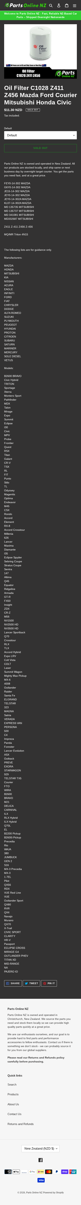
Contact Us (14, 1114)
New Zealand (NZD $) (39, 1148)
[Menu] (75, 5)
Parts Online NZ (34, 1192)
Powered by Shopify (53, 1192)
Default (8, 128)
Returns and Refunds (21, 1124)
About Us (13, 1104)
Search (12, 1084)
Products (13, 1094)
